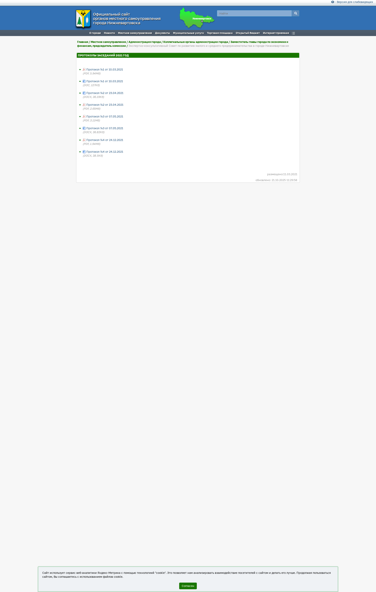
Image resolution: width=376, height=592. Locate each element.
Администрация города (144, 41)
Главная (82, 41)
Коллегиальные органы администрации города (195, 41)
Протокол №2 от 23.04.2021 (104, 93)
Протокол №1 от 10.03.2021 (104, 69)
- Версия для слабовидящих (353, 2)
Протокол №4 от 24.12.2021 (104, 140)
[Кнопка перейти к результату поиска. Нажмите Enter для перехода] (296, 13)
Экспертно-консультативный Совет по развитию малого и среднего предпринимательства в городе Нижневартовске (208, 45)
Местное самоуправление (108, 41)
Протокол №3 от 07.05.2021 (104, 116)
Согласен (188, 585)
